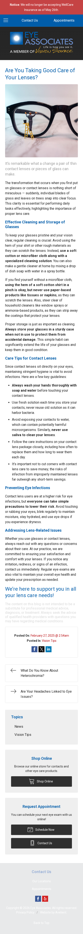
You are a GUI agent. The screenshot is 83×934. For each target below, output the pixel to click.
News (18, 726)
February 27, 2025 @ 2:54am (50, 635)
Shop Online (44, 781)
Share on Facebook (34, 649)
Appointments (64, 20)
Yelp (45, 899)
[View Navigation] (7, 20)
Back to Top (41, 923)
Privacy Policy (25, 912)
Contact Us (30, 20)
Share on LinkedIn (49, 649)
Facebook (38, 899)
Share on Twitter (41, 649)
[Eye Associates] (41, 42)
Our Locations (41, 881)
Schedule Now (44, 829)
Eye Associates (40, 908)
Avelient (60, 912)
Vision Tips (49, 640)
